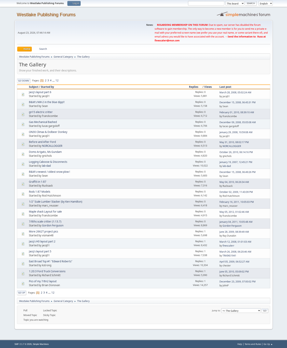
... (53, 80)
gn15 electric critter (41, 112)
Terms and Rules (253, 344)
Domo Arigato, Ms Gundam (45, 152)
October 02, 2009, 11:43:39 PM (236, 192)
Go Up (21, 292)
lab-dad (46, 165)
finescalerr (228, 245)
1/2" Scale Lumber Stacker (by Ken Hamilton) (55, 201)
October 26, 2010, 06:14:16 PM (236, 152)
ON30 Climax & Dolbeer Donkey (48, 132)
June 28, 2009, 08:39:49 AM (234, 231)
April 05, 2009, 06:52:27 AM (234, 261)
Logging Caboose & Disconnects (48, 162)
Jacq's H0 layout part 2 (42, 241)
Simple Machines (41, 344)
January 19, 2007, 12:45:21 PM (235, 162)
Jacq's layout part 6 (40, 92)
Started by (47, 87)
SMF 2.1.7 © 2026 (23, 344)
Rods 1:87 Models (39, 191)
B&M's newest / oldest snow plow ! (49, 172)
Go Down (23, 80)
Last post (225, 87)
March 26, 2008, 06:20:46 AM (235, 251)
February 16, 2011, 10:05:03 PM (236, 202)
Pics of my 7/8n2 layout (43, 281)
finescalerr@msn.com (167, 40)
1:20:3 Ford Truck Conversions (47, 271)
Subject (33, 87)
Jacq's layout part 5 (40, 251)
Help (239, 344)
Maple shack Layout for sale (45, 211)
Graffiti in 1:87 (37, 181)
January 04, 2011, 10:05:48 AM (235, 221)
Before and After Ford (42, 142)
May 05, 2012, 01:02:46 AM (234, 212)
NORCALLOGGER (52, 146)
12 (57, 80)
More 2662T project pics (43, 231)
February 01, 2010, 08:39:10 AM (236, 112)
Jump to (216, 310)
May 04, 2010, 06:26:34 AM (234, 182)
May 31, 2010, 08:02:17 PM (234, 142)
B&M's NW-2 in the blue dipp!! (47, 102)
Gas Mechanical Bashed (43, 122)
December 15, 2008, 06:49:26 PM (237, 172)
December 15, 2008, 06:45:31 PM (237, 102)
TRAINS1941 (229, 255)
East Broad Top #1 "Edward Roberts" (50, 261)
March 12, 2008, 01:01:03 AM (235, 241)
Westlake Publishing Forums (46, 14)
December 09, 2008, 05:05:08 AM (237, 122)
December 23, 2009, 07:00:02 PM (237, 281)
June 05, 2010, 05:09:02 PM (234, 271)
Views (208, 87)
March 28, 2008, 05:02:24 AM (235, 92)
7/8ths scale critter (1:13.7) (45, 221)
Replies (193, 87)
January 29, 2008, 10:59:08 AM (235, 132)
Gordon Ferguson (52, 225)
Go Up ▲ (268, 344)
